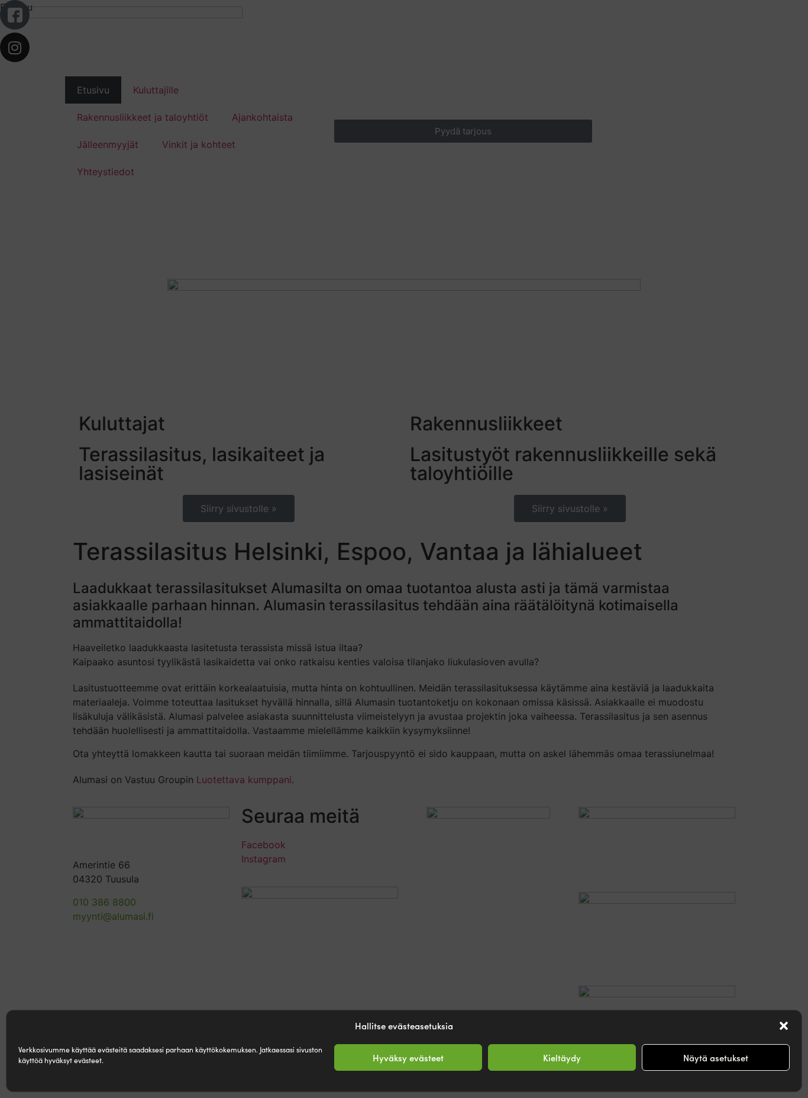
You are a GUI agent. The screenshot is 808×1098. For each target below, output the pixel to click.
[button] (784, 1026)
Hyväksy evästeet (408, 1057)
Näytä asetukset (715, 1057)
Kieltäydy (562, 1057)
